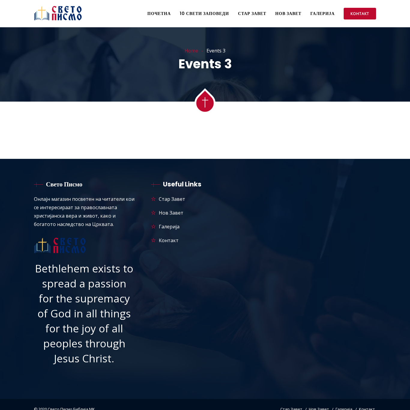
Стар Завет (252, 13)
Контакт (360, 13)
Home (191, 50)
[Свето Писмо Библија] (59, 14)
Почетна (159, 13)
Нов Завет (288, 13)
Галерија (322, 13)
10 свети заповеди (204, 13)
